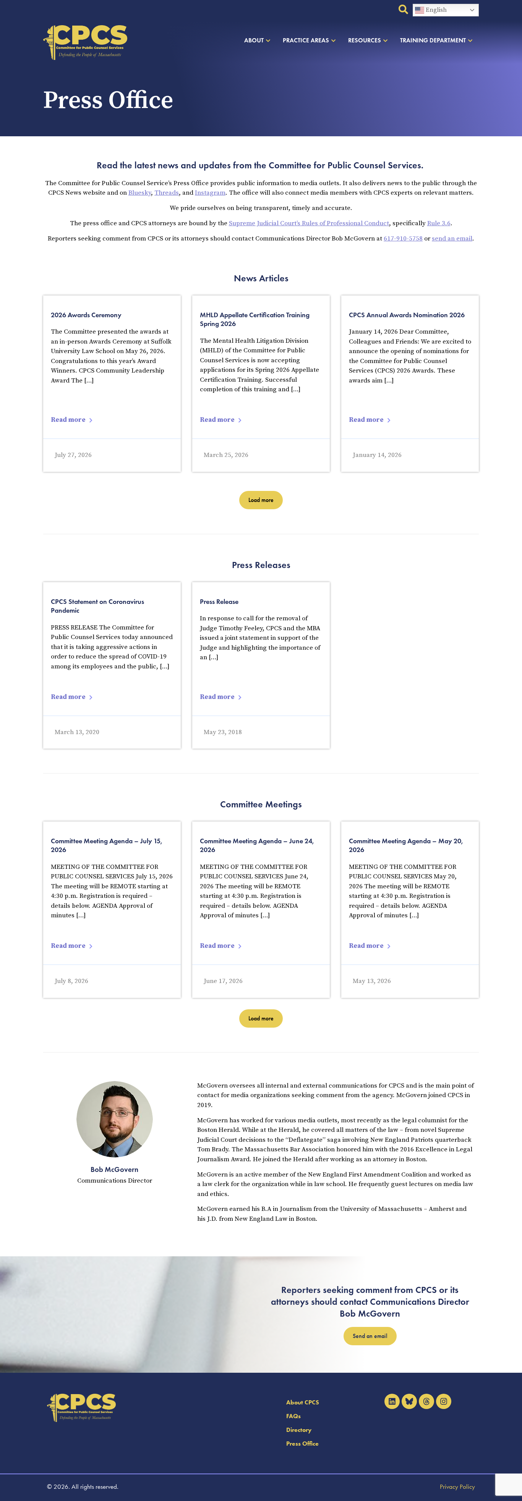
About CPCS (302, 1402)
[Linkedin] (392, 1401)
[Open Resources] (385, 40)
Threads (166, 193)
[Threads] (426, 1401)
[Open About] (268, 40)
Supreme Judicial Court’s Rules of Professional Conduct (309, 223)
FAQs (293, 1416)
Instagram (210, 193)
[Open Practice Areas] (333, 40)
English (435, 10)
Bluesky (139, 193)
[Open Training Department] (470, 40)
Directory (298, 1429)
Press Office (302, 1443)
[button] (261, 500)
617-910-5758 (403, 238)
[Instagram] (443, 1401)
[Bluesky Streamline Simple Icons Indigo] (409, 1401)
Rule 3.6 (439, 223)
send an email (452, 238)
